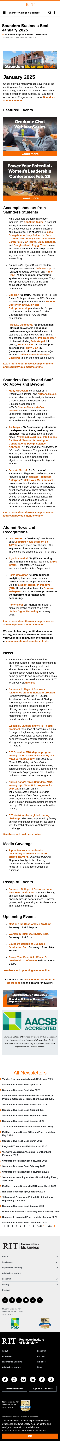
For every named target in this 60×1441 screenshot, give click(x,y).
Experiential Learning (12, 1361)
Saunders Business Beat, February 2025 (23, 1166)
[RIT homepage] (23, 1341)
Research (41, 1350)
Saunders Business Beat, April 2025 (21, 1084)
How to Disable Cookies (34, 1430)
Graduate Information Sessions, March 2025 (25, 1171)
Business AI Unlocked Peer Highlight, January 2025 (29, 1217)
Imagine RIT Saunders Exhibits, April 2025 (24, 1146)
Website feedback (14, 1388)
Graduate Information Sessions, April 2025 (24, 1160)
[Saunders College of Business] (21, 1246)
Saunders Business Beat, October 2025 (23, 1120)
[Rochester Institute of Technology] (30, 4)
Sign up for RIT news (43, 1388)
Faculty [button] (5, 1284)
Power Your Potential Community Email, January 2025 (31, 1211)
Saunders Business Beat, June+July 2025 (24, 1104)
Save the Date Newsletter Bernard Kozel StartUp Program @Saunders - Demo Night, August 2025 (28, 1097)
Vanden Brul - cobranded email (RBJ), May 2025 (27, 1079)
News (39, 1367)
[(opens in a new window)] (5, 1300)
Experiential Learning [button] (12, 1267)
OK (30, 1436)
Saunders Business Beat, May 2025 (21, 1090)
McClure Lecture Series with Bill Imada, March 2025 (29, 1186)
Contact (6, 1290)
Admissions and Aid (11, 1273)
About (5, 1350)
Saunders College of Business (24, 13)
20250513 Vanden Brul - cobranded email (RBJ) (27, 1126)
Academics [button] (7, 1261)
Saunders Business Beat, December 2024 (24, 1222)
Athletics (41, 1361)
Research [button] (6, 1278)
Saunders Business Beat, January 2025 (23, 1206)
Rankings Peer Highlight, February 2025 (23, 1191)
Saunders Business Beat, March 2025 (22, 1140)
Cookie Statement (11, 1430)
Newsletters (41, 34)
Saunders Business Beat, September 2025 (24, 1115)
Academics (7, 1356)
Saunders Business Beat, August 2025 (23, 1109)
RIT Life (41, 1356)
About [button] (5, 1256)
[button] (4, 12)
